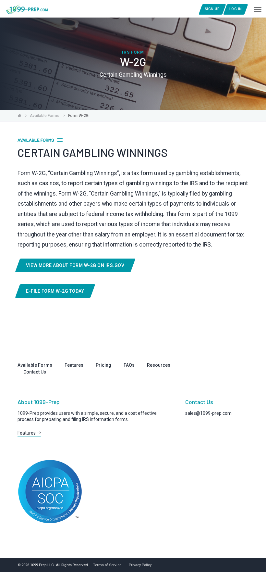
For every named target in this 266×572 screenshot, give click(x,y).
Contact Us (34, 372)
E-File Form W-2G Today (55, 291)
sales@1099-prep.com (208, 413)
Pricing (103, 365)
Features (74, 365)
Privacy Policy (140, 565)
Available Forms (35, 365)
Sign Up (212, 9)
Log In (235, 9)
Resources (158, 365)
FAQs (129, 365)
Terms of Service (107, 565)
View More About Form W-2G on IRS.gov (75, 265)
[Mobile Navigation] (257, 9)
